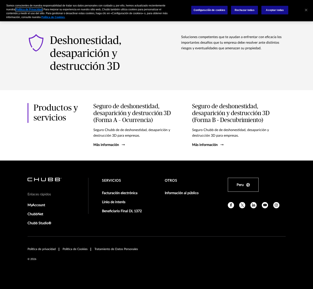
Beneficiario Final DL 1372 (122, 211)
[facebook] (231, 205)
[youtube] (265, 205)
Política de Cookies (53, 17)
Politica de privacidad (42, 249)
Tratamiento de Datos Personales (116, 249)
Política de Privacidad (29, 9)
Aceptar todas (275, 10)
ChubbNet (35, 214)
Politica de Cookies (75, 249)
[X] (242, 205)
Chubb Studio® (39, 223)
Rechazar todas (244, 10)
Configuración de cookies (209, 10)
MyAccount (36, 205)
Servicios (111, 180)
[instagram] (276, 205)
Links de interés (113, 202)
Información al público (182, 193)
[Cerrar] (306, 10)
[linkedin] (253, 205)
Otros (171, 180)
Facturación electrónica (119, 193)
